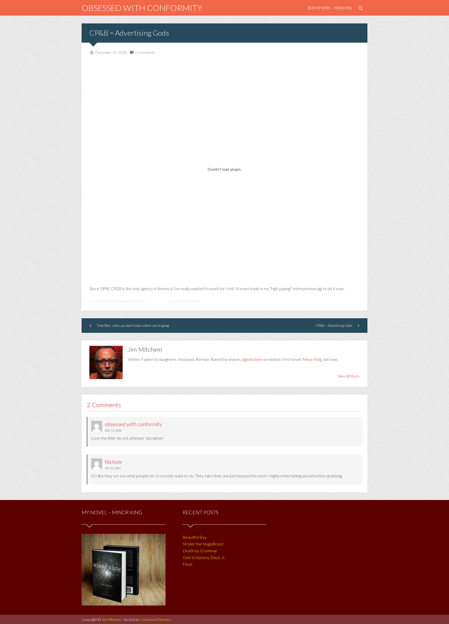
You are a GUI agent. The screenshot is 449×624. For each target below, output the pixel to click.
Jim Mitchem (111, 619)
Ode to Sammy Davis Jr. (204, 557)
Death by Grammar (200, 550)
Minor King (311, 359)
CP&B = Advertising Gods (129, 32)
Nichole (113, 462)
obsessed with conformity (142, 8)
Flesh (187, 564)
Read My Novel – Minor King (330, 7)
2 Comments (145, 52)
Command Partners (155, 619)
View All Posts (349, 376)
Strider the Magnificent (203, 543)
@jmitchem (252, 359)
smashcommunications (158, 301)
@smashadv (207, 301)
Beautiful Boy (195, 537)
